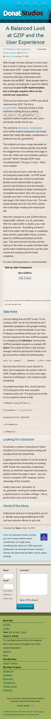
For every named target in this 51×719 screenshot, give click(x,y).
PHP (4, 49)
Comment (23, 570)
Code (27, 3)
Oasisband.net (9, 683)
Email (5, 581)
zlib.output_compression (30, 128)
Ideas (5, 655)
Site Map (6, 625)
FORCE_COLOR (10, 686)
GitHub (6, 663)
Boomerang (8, 679)
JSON (23, 632)
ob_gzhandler (10, 108)
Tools (35, 3)
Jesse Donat (10, 56)
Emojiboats (7, 675)
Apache (13, 53)
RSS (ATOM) (13, 632)
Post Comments (25, 606)
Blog (19, 3)
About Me (7, 652)
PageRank (11, 49)
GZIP (18, 49)
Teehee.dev (8, 690)
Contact (43, 3)
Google (23, 49)
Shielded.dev (8, 671)
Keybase (14, 663)
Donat (23, 12)
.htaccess (24, 53)
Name (5, 570)
